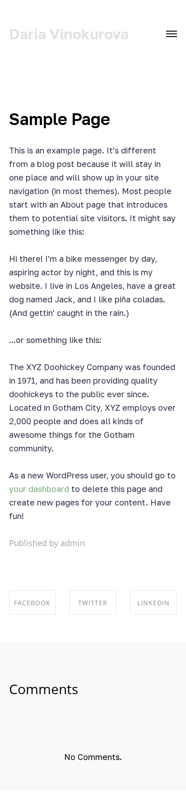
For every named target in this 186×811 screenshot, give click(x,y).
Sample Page (59, 119)
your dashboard (39, 489)
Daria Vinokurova (69, 34)
